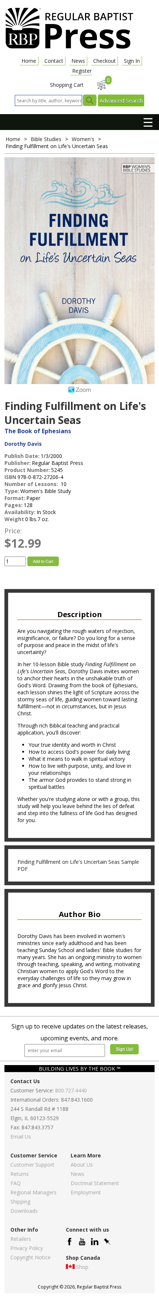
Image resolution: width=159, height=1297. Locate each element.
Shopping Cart (67, 84)
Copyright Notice (30, 1257)
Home (28, 60)
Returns (19, 1173)
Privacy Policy (26, 1248)
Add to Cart (43, 561)
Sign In (132, 60)
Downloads (24, 1210)
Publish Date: (22, 455)
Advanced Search (121, 100)
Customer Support (32, 1164)
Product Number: (27, 469)
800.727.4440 (71, 1090)
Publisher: (17, 462)
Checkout (104, 60)
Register (82, 70)
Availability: (19, 512)
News (78, 60)
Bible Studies (46, 139)
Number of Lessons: (32, 483)
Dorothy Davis (23, 443)
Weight (14, 519)
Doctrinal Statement (95, 1183)
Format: (14, 498)
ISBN (10, 476)
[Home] (69, 48)
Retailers (20, 1238)
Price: (13, 530)
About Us (82, 1164)
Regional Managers (33, 1192)
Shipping (20, 1201)
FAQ (15, 1183)
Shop (82, 1266)
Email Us (20, 1136)
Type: (11, 490)
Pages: (13, 505)
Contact (53, 60)
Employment (86, 1192)
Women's (83, 139)
